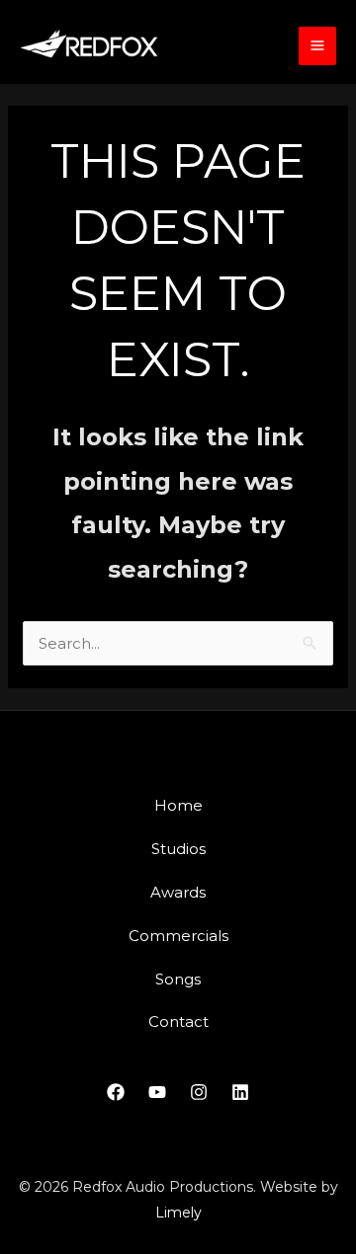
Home (178, 805)
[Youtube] (157, 1092)
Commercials (178, 935)
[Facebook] (116, 1092)
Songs (178, 979)
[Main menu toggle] (318, 46)
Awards (178, 892)
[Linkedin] (240, 1092)
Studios (178, 848)
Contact (178, 1021)
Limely (178, 1212)
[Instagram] (199, 1092)
